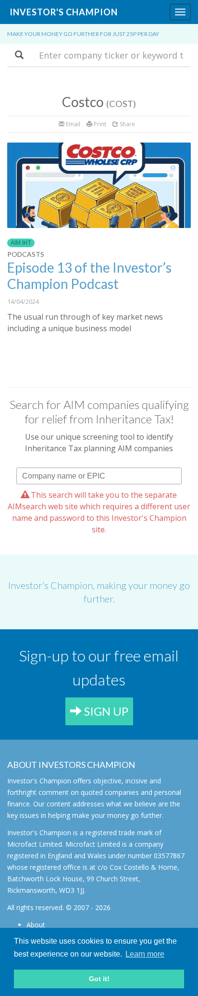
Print (99, 124)
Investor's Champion (64, 12)
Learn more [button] (144, 954)
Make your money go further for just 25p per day (83, 33)
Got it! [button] (99, 979)
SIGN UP (105, 711)
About (35, 924)
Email (72, 124)
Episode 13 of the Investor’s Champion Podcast (89, 275)
